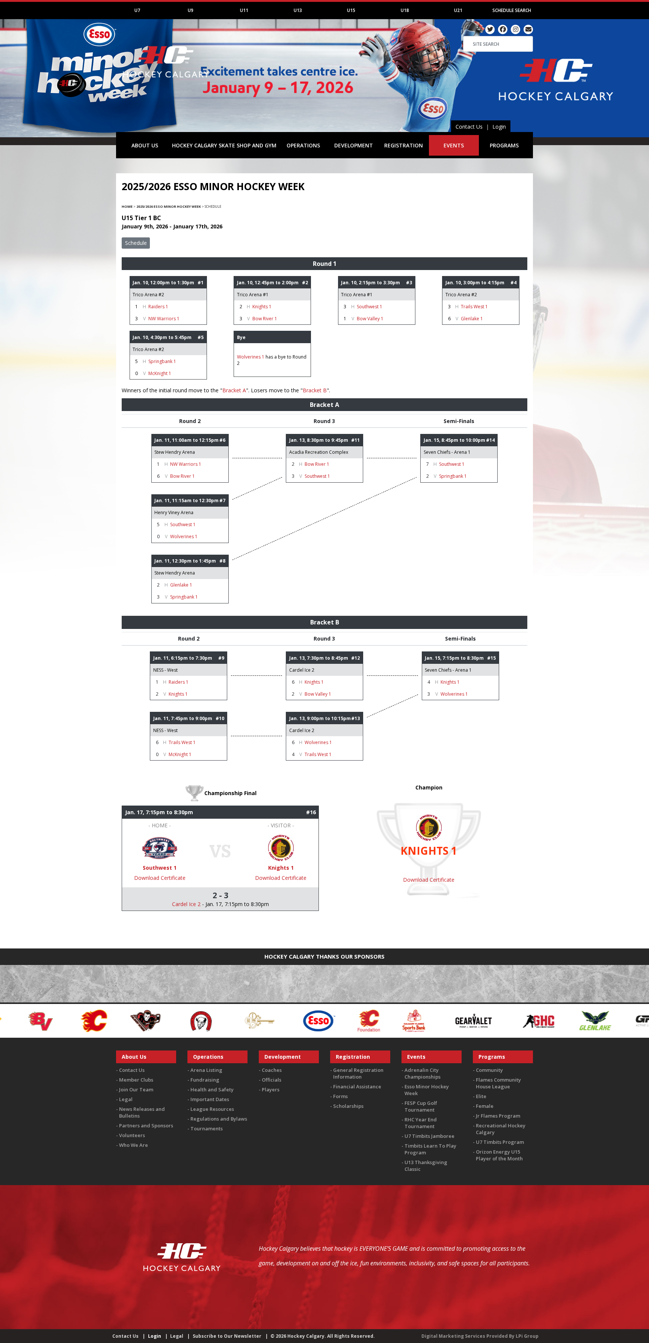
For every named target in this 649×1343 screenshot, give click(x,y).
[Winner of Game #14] (159, 847)
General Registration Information (358, 1073)
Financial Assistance (357, 1086)
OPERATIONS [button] (303, 145)
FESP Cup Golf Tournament (420, 1106)
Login (499, 126)
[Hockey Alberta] (633, 1019)
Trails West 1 (474, 306)
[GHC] (455, 1019)
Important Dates (209, 1099)
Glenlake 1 (472, 318)
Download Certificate (160, 877)
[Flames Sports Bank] (330, 1019)
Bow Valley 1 (370, 318)
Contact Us (469, 126)
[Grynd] (573, 1019)
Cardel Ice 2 (301, 670)
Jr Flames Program (498, 1115)
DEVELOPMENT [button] (353, 145)
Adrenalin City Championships (422, 1073)
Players (270, 1089)
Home (127, 206)
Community (489, 1070)
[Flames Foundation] (286, 1019)
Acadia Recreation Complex (318, 452)
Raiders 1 (158, 306)
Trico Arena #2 (148, 294)
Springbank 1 (162, 361)
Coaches (272, 1070)
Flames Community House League (498, 1083)
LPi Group (527, 1336)
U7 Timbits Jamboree (429, 1136)
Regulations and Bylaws (218, 1118)
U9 (190, 10)
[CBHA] (117, 1019)
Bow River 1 (264, 318)
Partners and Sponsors (146, 1125)
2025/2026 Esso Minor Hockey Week (168, 206)
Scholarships (348, 1106)
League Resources (212, 1109)
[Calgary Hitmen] (62, 1019)
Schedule (136, 242)
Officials (271, 1079)
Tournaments (206, 1128)
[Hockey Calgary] (166, 82)
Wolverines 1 (250, 357)
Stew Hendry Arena (174, 452)
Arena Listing (206, 1070)
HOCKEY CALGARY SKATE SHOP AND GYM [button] (224, 145)
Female (485, 1106)
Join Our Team (136, 1089)
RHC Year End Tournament (420, 1123)
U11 (244, 10)
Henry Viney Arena (173, 512)
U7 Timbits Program (500, 1142)
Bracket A (234, 390)
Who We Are (133, 1145)
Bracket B (315, 390)
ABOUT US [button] (144, 145)
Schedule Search (511, 10)
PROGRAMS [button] (504, 145)
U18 (405, 10)
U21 (458, 10)
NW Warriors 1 (164, 318)
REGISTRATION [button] (403, 145)
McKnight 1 (159, 373)
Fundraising (204, 1079)
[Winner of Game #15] (281, 847)
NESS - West (165, 670)
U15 (351, 10)
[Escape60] (177, 1019)
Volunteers (132, 1135)
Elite (481, 1096)
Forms (340, 1096)
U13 (298, 10)
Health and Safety (212, 1089)
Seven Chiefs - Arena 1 (447, 452)
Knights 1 (262, 306)
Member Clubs (136, 1079)
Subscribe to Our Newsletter (227, 1336)
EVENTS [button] (454, 145)
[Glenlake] (512, 1019)
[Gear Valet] (390, 1019)
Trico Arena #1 (253, 294)
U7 (137, 10)
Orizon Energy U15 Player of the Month (499, 1155)
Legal (126, 1099)
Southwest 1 (369, 306)
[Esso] (235, 1019)
